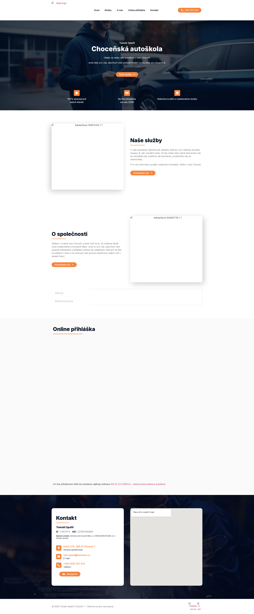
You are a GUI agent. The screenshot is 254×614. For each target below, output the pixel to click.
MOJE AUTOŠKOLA (121, 484)
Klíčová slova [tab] (64, 301)
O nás (120, 10)
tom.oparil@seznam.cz (76, 555)
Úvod (96, 10)
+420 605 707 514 (74, 563)
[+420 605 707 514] (58, 565)
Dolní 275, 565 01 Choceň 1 (79, 546)
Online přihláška (136, 10)
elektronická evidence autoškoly (149, 484)
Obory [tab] (59, 293)
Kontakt (154, 10)
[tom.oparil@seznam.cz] (58, 556)
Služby (108, 10)
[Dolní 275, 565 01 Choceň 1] (58, 548)
